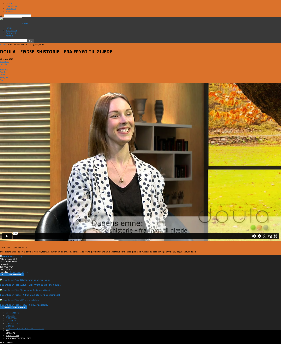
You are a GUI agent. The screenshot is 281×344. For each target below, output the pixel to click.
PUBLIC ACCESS (12, 335)
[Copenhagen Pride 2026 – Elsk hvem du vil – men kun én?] (25, 280)
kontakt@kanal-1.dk (19, 272)
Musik (10, 326)
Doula (10, 315)
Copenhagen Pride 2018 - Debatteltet (25, 328)
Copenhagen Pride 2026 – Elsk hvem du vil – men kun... (30, 284)
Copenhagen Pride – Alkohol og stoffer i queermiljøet (30, 294)
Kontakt (9, 11)
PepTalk (11, 320)
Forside (9, 3)
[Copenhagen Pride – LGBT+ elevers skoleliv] (19, 300)
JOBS (8, 330)
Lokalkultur (13, 323)
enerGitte (11, 318)
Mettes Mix (12, 312)
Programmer (11, 6)
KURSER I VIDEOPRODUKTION (18, 338)
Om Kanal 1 (11, 8)
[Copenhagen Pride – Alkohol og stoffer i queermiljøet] (25, 290)
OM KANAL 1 (11, 333)
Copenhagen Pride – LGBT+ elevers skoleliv (24, 304)
